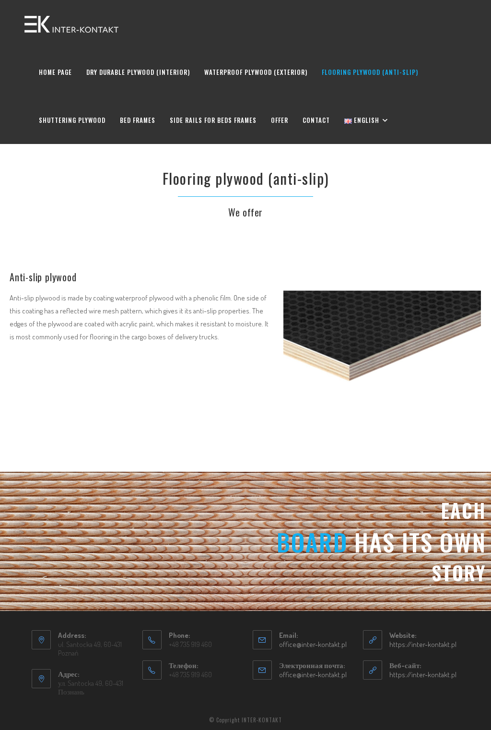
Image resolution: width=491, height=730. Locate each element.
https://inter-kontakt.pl (422, 644)
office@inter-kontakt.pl (313, 644)
